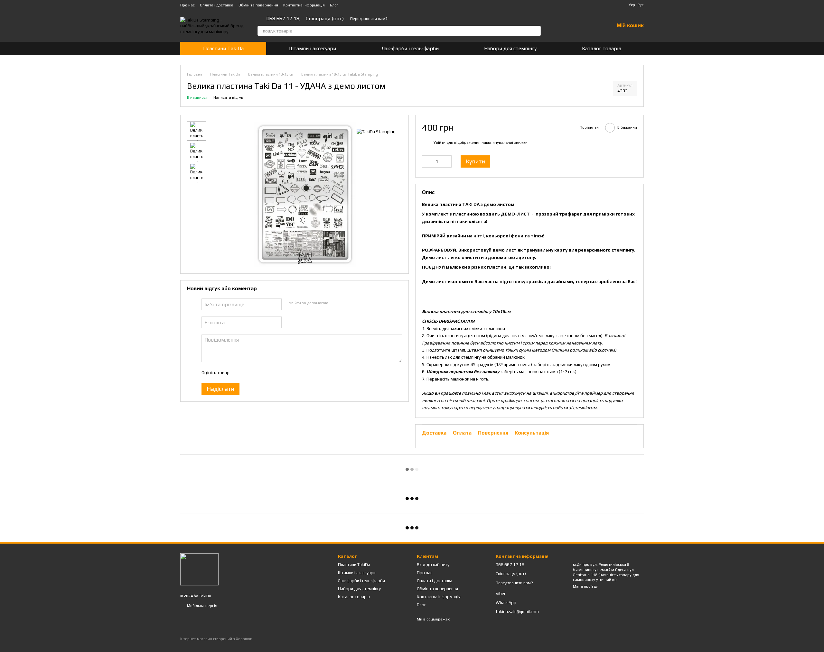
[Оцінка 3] (260, 372)
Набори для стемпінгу (510, 48)
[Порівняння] (575, 26)
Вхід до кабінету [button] (433, 564)
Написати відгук (228, 97)
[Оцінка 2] (250, 372)
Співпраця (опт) (325, 18)
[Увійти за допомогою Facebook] (335, 303)
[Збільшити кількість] (446, 161)
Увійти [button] (439, 142)
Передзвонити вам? (369, 18)
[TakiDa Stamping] (376, 131)
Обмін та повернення (258, 5)
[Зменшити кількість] (426, 161)
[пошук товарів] (535, 31)
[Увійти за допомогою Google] (345, 303)
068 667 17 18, (284, 18)
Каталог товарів (601, 48)
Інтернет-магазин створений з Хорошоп (216, 639)
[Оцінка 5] (281, 372)
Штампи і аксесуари (312, 48)
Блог (334, 5)
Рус (641, 5)
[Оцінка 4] (271, 372)
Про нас (187, 5)
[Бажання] (592, 26)
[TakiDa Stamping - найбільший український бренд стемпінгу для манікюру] (199, 569)
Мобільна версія (201, 605)
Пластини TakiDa (223, 48)
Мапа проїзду (585, 586)
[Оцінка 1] (240, 372)
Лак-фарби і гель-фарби (410, 48)
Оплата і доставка (216, 5)
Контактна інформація (304, 5)
